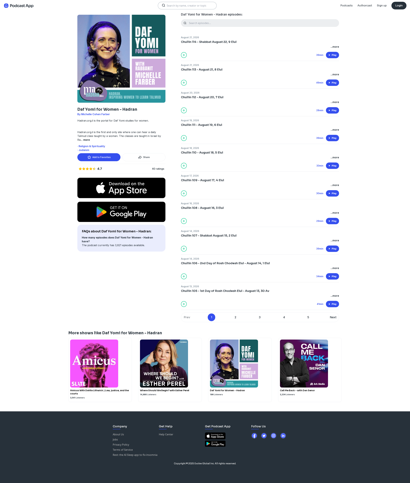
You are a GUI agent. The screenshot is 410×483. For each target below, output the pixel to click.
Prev (187, 317)
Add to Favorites (101, 157)
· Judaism (83, 150)
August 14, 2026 (190, 231)
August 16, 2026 (190, 203)
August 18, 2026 (190, 148)
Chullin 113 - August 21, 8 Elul (201, 69)
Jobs (115, 439)
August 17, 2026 (190, 175)
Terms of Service (123, 449)
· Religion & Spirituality (91, 146)
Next (333, 317)
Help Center (166, 434)
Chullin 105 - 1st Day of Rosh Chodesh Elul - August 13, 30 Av (225, 291)
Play (334, 55)
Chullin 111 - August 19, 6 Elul (201, 125)
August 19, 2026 (190, 120)
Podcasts (346, 5)
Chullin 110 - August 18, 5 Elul (202, 152)
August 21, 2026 (190, 37)
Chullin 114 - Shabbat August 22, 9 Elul (209, 42)
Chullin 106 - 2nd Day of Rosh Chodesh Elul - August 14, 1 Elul (225, 263)
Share (146, 157)
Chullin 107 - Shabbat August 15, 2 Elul (209, 235)
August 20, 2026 (190, 92)
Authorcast (364, 5)
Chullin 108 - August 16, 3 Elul (202, 208)
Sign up (382, 5)
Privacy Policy (121, 444)
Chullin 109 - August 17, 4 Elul (202, 180)
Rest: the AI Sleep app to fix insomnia (135, 455)
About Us (118, 434)
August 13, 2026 (190, 286)
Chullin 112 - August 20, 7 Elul (202, 97)
